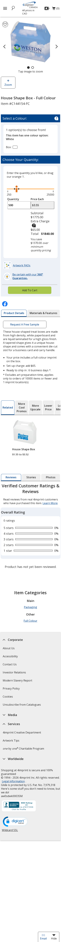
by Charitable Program (23, 748)
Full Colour (30, 621)
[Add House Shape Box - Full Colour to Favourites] (5, 24)
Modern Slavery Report (18, 681)
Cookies (8, 698)
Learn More (50, 503)
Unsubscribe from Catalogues (22, 706)
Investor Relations (15, 673)
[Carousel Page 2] (32, 67)
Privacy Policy (11, 690)
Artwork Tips (11, 740)
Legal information (13, 781)
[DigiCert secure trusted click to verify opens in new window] (15, 822)
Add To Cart (29, 290)
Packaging (30, 607)
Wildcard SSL (10, 831)
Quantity (13, 199)
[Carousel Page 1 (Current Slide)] (28, 67)
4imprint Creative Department (22, 732)
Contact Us (9, 664)
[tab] (14, 313)
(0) (55, 9)
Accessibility (10, 656)
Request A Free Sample (24, 324)
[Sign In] (47, 8)
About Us (8, 648)
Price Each (37, 199)
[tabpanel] (30, 526)
